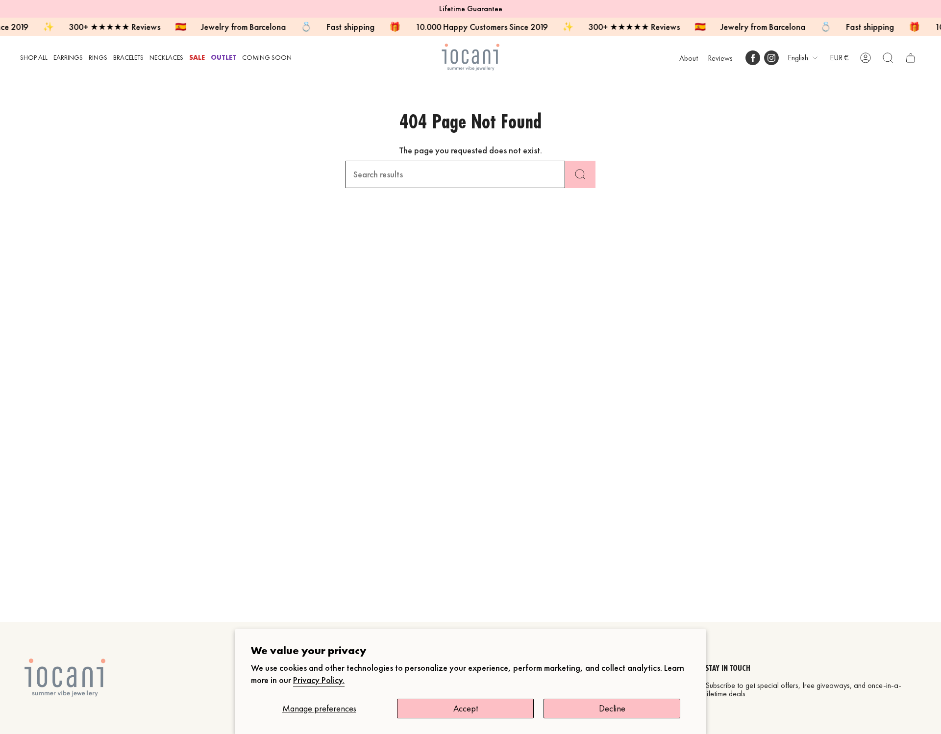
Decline (612, 708)
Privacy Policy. (319, 680)
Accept (465, 708)
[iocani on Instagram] (771, 57)
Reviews (720, 58)
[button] (33, 58)
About (688, 58)
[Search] (580, 174)
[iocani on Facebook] (752, 57)
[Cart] (910, 57)
